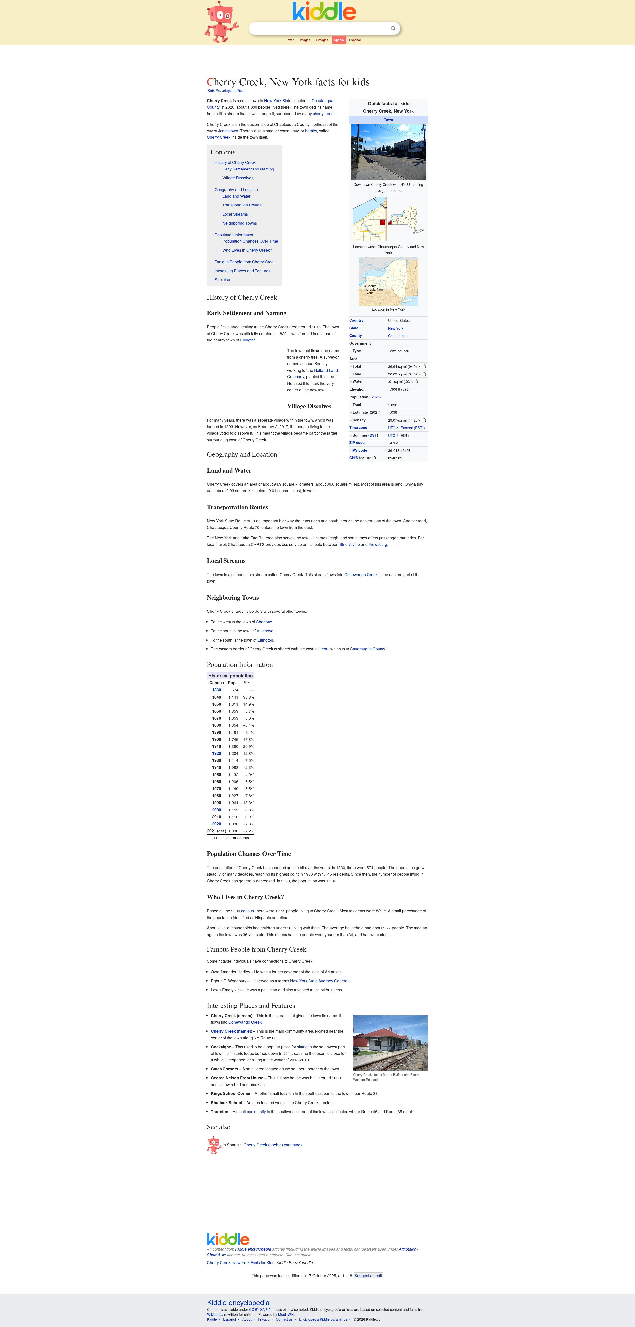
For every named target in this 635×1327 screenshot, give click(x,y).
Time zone (358, 427)
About (247, 1319)
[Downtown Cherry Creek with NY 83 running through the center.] (388, 151)
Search (393, 28)
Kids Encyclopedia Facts (226, 90)
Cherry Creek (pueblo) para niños (273, 1145)
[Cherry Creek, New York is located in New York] (388, 280)
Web (291, 40)
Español (355, 40)
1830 (216, 690)
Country (356, 320)
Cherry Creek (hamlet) (231, 1031)
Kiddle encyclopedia (253, 1249)
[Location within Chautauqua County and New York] (388, 218)
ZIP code (357, 442)
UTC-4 (393, 435)
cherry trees (323, 113)
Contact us (284, 1319)
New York (395, 328)
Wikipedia (214, 1314)
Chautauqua (398, 335)
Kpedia (339, 40)
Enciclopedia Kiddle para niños (323, 1319)
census (247, 911)
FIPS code (358, 450)
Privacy (263, 1319)
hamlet (311, 131)
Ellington (248, 340)
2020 (376, 396)
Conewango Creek (361, 574)
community (256, 1111)
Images (305, 40)
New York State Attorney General (319, 981)
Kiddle (212, 1319)
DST (373, 435)
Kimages (322, 40)
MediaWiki (286, 1314)
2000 (216, 810)
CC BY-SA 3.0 (260, 1309)
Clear (383, 28)
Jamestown (228, 131)
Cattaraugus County (367, 649)
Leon (323, 649)
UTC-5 (393, 427)
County (355, 335)
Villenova (265, 631)
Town (388, 119)
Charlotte (264, 622)
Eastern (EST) (412, 427)
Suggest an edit (368, 1275)
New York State (277, 100)
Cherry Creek (218, 137)
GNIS (353, 457)
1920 (216, 753)
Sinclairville (349, 544)
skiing (302, 1047)
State (353, 327)
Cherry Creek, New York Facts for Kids (240, 1262)
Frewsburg (378, 544)
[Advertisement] (317, 59)
